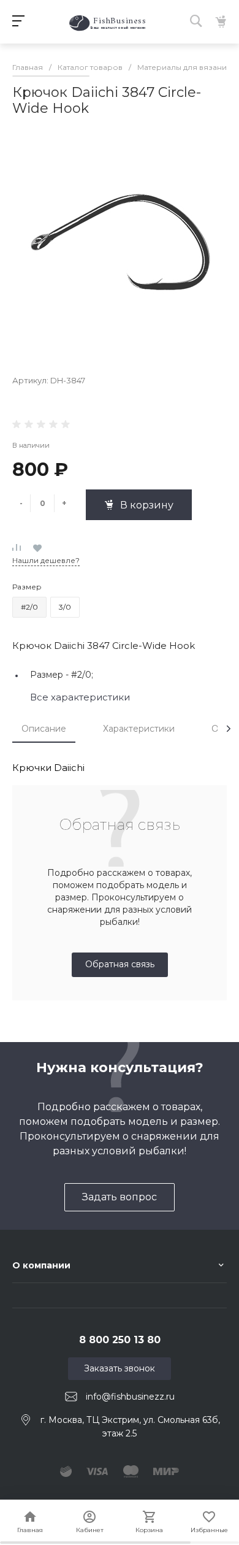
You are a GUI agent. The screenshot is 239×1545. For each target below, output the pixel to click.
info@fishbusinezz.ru (130, 1396)
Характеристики (139, 728)
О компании (41, 1265)
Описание (43, 728)
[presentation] (228, 728)
